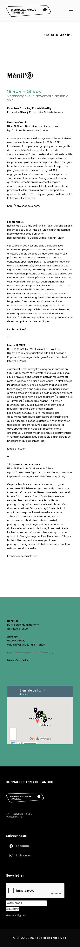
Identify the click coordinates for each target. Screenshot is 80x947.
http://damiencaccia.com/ (23, 206)
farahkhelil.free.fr (17, 329)
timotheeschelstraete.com (22, 556)
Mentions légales (16, 915)
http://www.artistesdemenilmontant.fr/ (30, 652)
